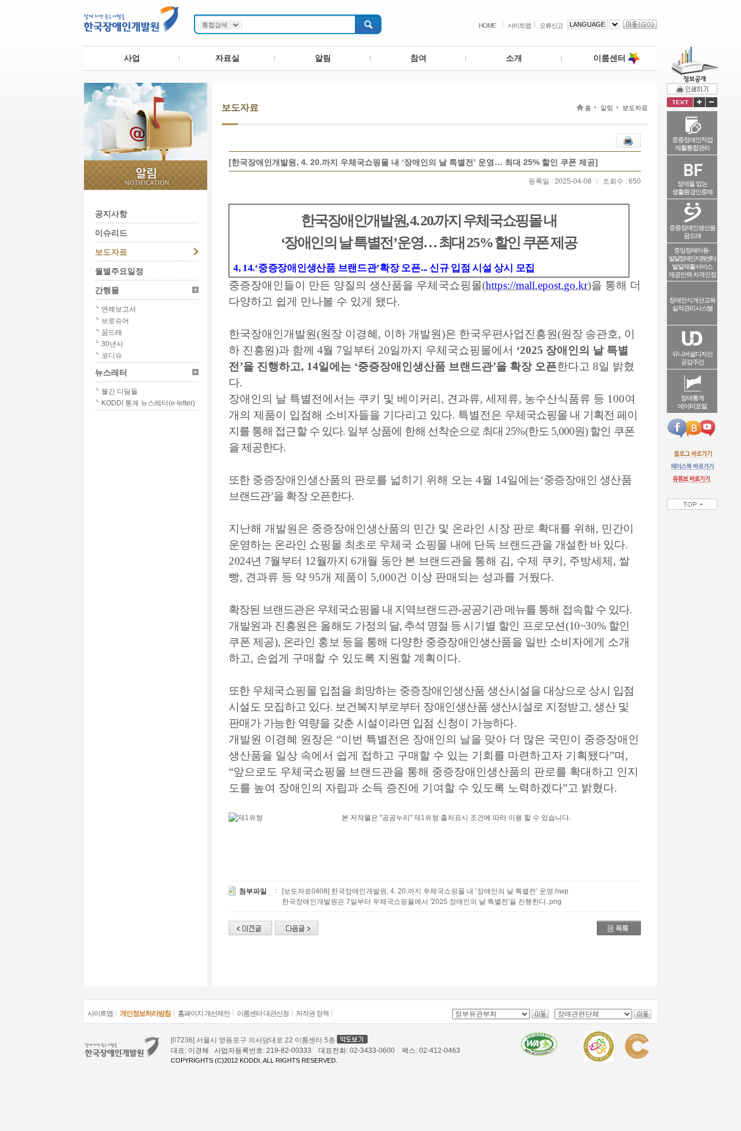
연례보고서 (118, 309)
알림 (323, 58)
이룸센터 (609, 58)
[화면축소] (711, 102)
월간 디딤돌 (119, 391)
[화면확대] (699, 102)
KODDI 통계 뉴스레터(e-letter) (148, 403)
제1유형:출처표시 (441, 818)
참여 (418, 58)
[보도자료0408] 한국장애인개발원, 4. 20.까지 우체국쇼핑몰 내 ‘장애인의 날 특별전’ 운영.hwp (425, 891)
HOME (487, 25)
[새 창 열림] (692, 453)
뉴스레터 (111, 372)
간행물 (107, 290)
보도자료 (111, 252)
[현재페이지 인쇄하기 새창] (692, 89)
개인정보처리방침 (145, 1013)
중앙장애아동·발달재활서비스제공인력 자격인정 (692, 262)
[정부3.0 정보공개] (692, 51)
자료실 (227, 58)
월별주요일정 (119, 271)
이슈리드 (111, 232)
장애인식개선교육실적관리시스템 (692, 304)
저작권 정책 (312, 1013)
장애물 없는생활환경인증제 (692, 187)
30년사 (112, 344)
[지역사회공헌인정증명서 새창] (636, 1037)
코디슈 (111, 356)
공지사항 (111, 213)
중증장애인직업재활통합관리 (692, 143)
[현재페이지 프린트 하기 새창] (628, 138)
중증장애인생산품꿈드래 (692, 231)
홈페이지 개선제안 (204, 1013)
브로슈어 (115, 321)
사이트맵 (519, 25)
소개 (514, 58)
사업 (132, 58)
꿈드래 (111, 332)
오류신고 (551, 25)
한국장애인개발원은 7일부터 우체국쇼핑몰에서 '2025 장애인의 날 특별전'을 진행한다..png (422, 902)
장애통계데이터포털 (692, 401)
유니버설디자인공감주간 (692, 357)
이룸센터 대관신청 (263, 1013)
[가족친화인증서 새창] (599, 1037)
